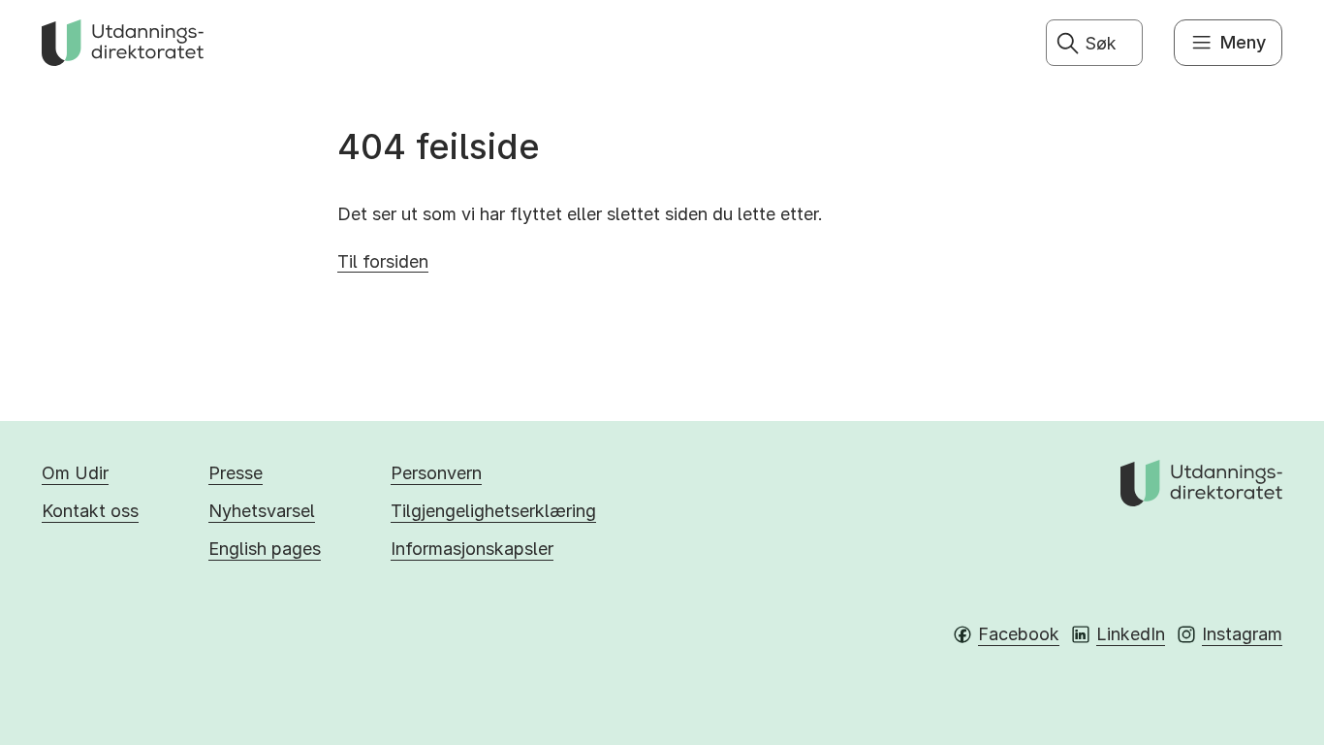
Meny (1243, 42)
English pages (264, 548)
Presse (235, 473)
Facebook (1018, 634)
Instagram (1242, 634)
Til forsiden (382, 261)
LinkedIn (1130, 634)
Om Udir (75, 473)
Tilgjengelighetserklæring (493, 511)
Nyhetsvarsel (261, 511)
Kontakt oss (90, 511)
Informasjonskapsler (472, 548)
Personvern (436, 473)
